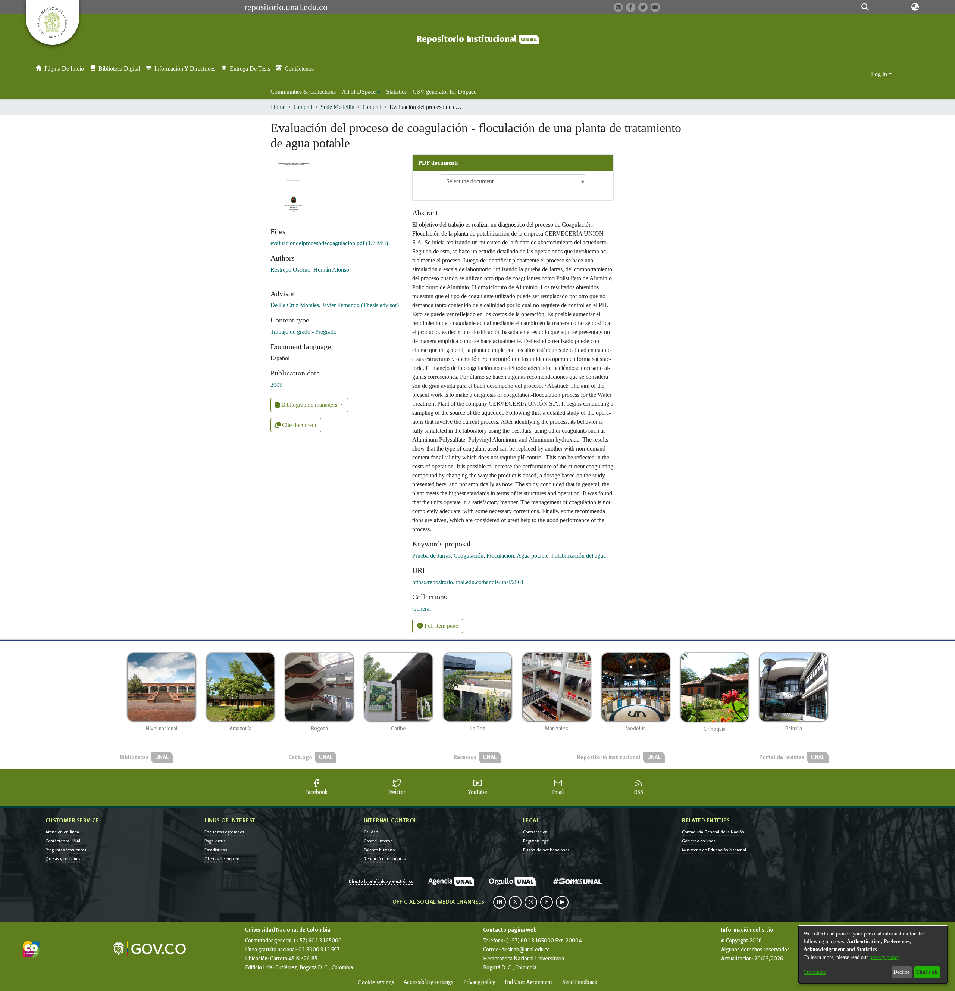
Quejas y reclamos (63, 859)
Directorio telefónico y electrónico (381, 881)
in (499, 902)
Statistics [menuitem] (396, 91)
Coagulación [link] (468, 555)
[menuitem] (361, 91)
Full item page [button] (440, 626)
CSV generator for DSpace (444, 91)
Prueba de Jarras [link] (431, 555)
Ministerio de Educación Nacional (714, 850)
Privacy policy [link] (479, 982)
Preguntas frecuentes (66, 850)
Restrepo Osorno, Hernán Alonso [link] (309, 270)
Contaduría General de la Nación (713, 832)
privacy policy (884, 957)
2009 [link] (276, 384)
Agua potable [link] (532, 555)
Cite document (298, 425)
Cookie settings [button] (376, 982)
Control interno (378, 841)
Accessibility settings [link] (429, 982)
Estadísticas (215, 850)
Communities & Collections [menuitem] (303, 91)
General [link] (303, 107)
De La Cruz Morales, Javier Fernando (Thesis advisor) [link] (334, 305)
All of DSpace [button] (359, 91)
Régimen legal (536, 841)
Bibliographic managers (309, 405)
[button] (865, 7)
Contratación (535, 832)
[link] (329, 243)
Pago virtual (215, 841)
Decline (901, 972)
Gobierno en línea (699, 841)
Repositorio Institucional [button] (467, 39)
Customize (815, 972)
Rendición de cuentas (385, 859)
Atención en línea (62, 832)
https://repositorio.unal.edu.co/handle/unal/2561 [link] (468, 582)
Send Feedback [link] (579, 982)
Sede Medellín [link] (337, 107)
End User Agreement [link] (528, 982)
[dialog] (873, 955)
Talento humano (379, 850)
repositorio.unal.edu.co (286, 7)
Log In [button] (880, 74)
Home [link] (278, 107)
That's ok (926, 972)
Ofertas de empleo (221, 859)
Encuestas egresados (224, 832)
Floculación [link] (500, 555)
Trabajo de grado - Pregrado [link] (303, 331)
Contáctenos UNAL (63, 841)
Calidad (371, 832)
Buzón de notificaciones (546, 850)
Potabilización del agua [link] (578, 555)
